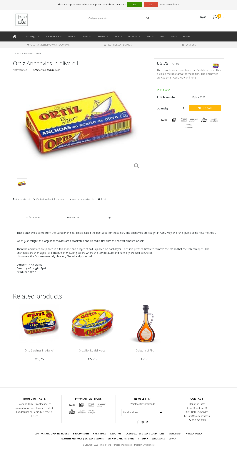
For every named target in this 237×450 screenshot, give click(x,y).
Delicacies (101, 36)
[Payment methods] (163, 120)
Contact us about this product (51, 199)
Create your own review (46, 69)
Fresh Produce (52, 36)
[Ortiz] (215, 64)
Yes (134, 4)
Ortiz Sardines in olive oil (39, 350)
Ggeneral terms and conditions (145, 433)
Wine (70, 36)
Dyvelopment (148, 445)
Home (16, 53)
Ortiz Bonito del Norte (92, 350)
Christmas (99, 433)
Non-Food (132, 36)
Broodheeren (81, 433)
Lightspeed (127, 445)
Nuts (117, 36)
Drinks (85, 36)
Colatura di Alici (145, 350)
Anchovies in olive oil (32, 53)
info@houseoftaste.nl (199, 416)
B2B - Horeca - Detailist (120, 44)
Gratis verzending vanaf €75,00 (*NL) (50, 44)
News (162, 36)
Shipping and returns (121, 438)
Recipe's (186, 36)
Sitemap (143, 438)
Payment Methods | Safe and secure (82, 438)
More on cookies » (169, 4)
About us (115, 433)
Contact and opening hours (52, 433)
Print (103, 199)
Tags (109, 217)
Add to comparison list (83, 199)
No (151, 4)
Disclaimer (174, 433)
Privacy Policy (194, 433)
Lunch (172, 438)
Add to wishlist (23, 199)
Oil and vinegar (29, 36)
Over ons (191, 44)
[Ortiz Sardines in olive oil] (39, 323)
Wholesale (158, 438)
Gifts (149, 36)
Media (174, 36)
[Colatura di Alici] (144, 323)
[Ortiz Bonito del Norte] (92, 323)
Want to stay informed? (143, 404)
